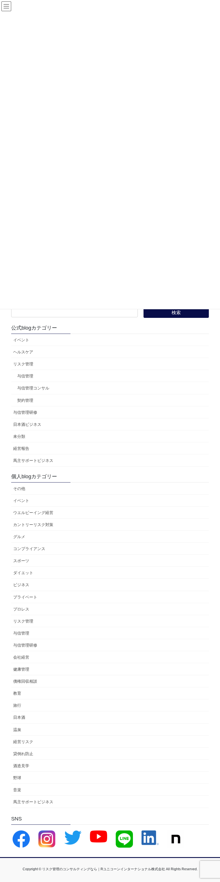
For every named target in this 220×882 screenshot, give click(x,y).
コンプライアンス (29, 548)
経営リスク (23, 741)
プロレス (21, 609)
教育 (17, 693)
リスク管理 (23, 364)
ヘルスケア (23, 352)
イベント (21, 340)
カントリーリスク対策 (33, 524)
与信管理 (25, 376)
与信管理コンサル (33, 388)
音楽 (17, 790)
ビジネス (21, 584)
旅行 (17, 705)
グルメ (19, 536)
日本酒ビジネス (27, 424)
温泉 (17, 729)
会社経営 (21, 657)
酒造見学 (21, 765)
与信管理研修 (25, 412)
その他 (19, 488)
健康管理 (21, 669)
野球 (17, 777)
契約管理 (25, 400)
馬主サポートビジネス (33, 460)
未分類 (19, 436)
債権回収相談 (25, 681)
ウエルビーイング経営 (33, 512)
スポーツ (21, 560)
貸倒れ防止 (23, 753)
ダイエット (23, 572)
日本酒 (19, 717)
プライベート (25, 597)
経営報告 (21, 448)
